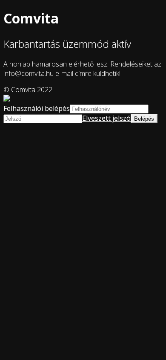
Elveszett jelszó (106, 118)
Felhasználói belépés (36, 108)
